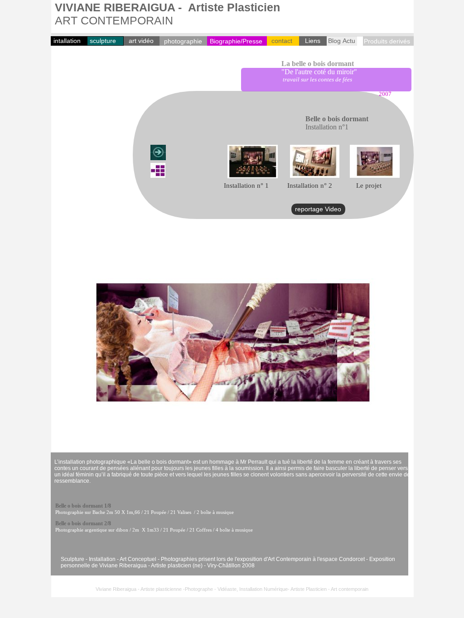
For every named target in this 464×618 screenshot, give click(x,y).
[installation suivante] (158, 152)
